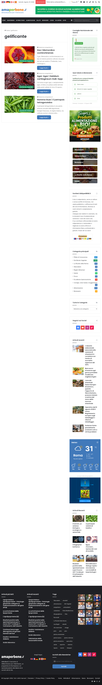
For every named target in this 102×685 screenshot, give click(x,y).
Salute (76, 273)
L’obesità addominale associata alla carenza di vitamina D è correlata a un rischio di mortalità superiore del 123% (90, 355)
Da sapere (58, 20)
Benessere (77, 291)
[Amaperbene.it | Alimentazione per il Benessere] (16, 10)
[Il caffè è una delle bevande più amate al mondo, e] (81, 597)
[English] (2, 2)
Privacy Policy (40, 678)
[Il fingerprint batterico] (78, 539)
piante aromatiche (59, 641)
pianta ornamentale (59, 634)
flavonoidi (56, 617)
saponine (62, 644)
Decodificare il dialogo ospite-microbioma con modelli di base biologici (91, 568)
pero (65, 631)
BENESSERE (45, 20)
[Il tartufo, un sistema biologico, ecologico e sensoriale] (78, 518)
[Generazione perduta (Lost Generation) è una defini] (81, 605)
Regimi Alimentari (79, 270)
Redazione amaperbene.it (46, 47)
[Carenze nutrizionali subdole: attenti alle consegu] (97, 613)
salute (55, 644)
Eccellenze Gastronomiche (82, 279)
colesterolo (57, 610)
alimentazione (57, 604)
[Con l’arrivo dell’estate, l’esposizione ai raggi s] (89, 605)
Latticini (78, 93)
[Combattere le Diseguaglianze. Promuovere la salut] (97, 621)
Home (8, 30)
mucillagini (57, 624)
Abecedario (77, 267)
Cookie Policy (50, 678)
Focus (76, 276)
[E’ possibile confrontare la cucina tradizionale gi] (97, 597)
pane (55, 631)
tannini (62, 648)
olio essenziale (58, 627)
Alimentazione (78, 288)
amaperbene (57, 607)
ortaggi (67, 627)
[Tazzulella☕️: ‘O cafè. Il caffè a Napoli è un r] (81, 621)
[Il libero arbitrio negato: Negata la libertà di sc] (89, 613)
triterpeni (69, 648)
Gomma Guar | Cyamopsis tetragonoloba (50, 101)
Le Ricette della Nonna (81, 263)
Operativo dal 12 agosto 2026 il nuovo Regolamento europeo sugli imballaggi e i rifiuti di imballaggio (91, 414)
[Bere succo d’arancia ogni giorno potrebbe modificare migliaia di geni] (78, 371)
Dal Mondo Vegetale (80, 260)
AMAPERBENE (11, 20)
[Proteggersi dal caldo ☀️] (89, 597)
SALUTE (38, 20)
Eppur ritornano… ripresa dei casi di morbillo (91, 548)
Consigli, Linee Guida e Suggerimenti (85, 282)
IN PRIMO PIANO (20, 20)
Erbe (66, 614)
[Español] (15, 2)
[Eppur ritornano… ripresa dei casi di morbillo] (91, 539)
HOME (4, 20)
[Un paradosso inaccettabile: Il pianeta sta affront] (81, 613)
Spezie (55, 648)
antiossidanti (66, 607)
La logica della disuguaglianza (85, 476)
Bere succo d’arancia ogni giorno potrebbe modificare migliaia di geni (91, 372)
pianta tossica (57, 638)
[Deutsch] (8, 2)
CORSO (52, 20)
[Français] (5, 2)
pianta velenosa (68, 638)
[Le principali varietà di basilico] (91, 518)
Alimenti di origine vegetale (83, 89)
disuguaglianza (58, 614)
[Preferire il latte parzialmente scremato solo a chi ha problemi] (78, 428)
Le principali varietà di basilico (90, 526)
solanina (70, 644)
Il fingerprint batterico (77, 546)
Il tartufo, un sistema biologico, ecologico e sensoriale (77, 528)
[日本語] (13, 2)
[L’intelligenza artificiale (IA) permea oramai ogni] (97, 605)
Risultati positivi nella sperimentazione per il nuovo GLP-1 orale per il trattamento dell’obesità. (78, 570)
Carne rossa (79, 84)
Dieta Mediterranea (68, 610)
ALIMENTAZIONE (30, 20)
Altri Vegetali (67, 604)
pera (60, 631)
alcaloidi (65, 600)
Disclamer (31, 678)
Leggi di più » (44, 68)
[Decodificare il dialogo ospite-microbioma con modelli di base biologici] (91, 558)
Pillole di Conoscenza (80, 257)
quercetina (69, 641)
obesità (64, 624)
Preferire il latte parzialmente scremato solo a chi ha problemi (91, 429)
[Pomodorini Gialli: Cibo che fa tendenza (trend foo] (89, 621)
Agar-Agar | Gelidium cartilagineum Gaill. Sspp (50, 77)
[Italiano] (10, 2)
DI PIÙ (64, 20)
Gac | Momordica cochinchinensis (46, 51)
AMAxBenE (66, 678)
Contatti (97, 678)
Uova (77, 98)
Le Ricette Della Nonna (60, 621)
